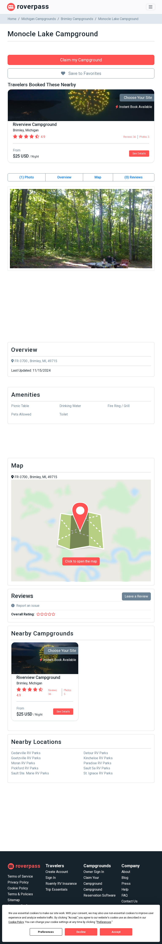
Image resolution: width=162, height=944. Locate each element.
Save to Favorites (84, 73)
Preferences (46, 932)
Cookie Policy (18, 888)
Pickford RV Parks (24, 768)
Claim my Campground (81, 59)
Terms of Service (20, 876)
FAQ (125, 895)
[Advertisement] (81, 307)
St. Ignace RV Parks (98, 773)
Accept (116, 932)
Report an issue (27, 606)
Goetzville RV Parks (26, 758)
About (126, 872)
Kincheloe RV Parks (98, 758)
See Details (139, 153)
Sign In (51, 878)
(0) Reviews (133, 177)
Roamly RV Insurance (61, 884)
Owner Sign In (94, 872)
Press (126, 884)
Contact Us (130, 901)
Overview (64, 177)
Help (125, 889)
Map (97, 177)
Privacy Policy (18, 882)
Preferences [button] (104, 922)
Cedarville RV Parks (25, 753)
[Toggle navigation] (150, 7)
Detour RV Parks (96, 753)
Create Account (57, 872)
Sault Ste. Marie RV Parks (30, 773)
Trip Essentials (57, 889)
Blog (125, 878)
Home (12, 19)
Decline (81, 932)
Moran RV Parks (23, 763)
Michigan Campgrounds (38, 19)
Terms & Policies (20, 894)
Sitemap (14, 900)
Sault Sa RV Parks (97, 768)
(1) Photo (26, 177)
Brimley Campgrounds (77, 19)
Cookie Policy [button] (16, 922)
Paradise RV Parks (97, 763)
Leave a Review (136, 596)
